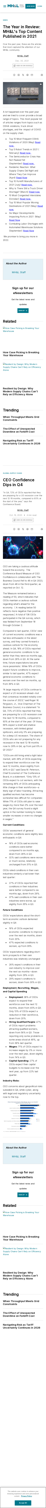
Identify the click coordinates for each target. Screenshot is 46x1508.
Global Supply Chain (12, 473)
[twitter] (23, 75)
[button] (5, 6)
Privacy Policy (26, 1496)
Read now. (26, 153)
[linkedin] (18, 75)
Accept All (23, 1503)
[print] (42, 75)
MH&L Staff (23, 56)
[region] (23, 1497)
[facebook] (14, 75)
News (5, 20)
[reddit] (27, 75)
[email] (32, 75)
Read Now (21, 177)
